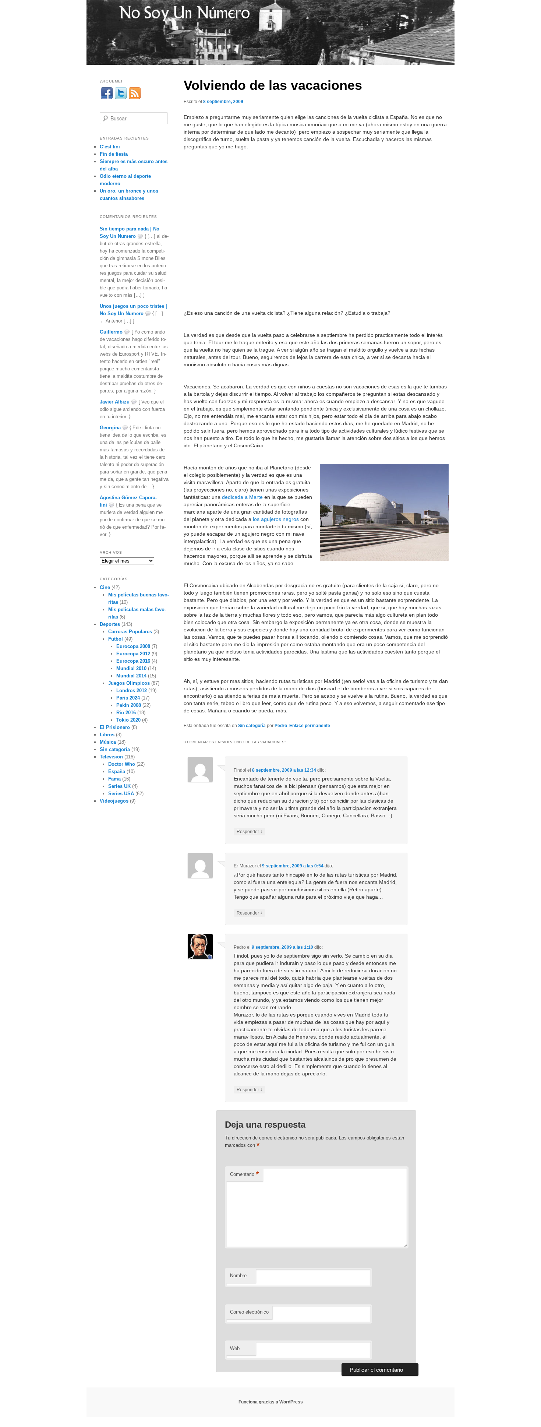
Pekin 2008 (128, 705)
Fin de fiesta (114, 154)
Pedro (281, 725)
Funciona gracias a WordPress (270, 1402)
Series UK (119, 786)
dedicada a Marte (242, 497)
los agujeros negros (276, 519)
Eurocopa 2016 (133, 661)
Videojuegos (114, 801)
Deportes (110, 624)
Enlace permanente (309, 725)
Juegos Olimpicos (129, 683)
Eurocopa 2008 (133, 646)
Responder (249, 831)
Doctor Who (121, 764)
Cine (105, 587)
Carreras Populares (130, 631)
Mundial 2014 (131, 676)
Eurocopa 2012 (133, 653)
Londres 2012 (131, 690)
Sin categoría (252, 725)
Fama (114, 779)
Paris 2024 (128, 698)
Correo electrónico (249, 1312)
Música (108, 742)
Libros (107, 734)
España (116, 771)
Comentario (244, 1174)
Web (235, 1348)
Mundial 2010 (131, 668)
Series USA (121, 793)
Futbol (115, 639)
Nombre (238, 1275)
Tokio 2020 (128, 720)
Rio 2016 (126, 712)
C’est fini (110, 146)
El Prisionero (115, 727)
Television (111, 757)
